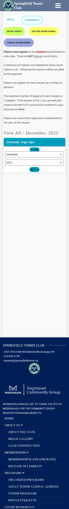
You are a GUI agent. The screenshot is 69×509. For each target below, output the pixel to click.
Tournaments (32, 20)
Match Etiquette (22, 500)
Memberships (16, 452)
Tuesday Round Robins (19, 42)
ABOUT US (13, 425)
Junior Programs (22, 493)
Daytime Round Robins (44, 31)
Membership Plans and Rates (32, 459)
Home (9, 418)
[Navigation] (58, 5)
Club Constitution (24, 445)
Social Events (14, 31)
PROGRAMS (13, 473)
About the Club (21, 432)
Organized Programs (26, 479)
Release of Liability (25, 466)
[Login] (48, 5)
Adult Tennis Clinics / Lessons (33, 486)
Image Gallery (20, 438)
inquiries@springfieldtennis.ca (21, 360)
